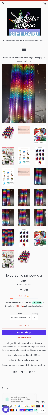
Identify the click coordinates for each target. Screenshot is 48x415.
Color (20, 313)
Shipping (20, 306)
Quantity (35, 314)
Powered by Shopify (37, 401)
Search (5, 388)
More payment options (24, 337)
